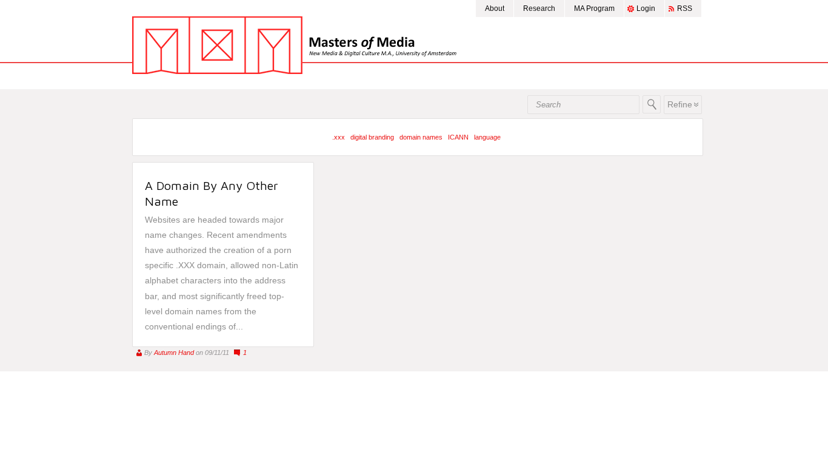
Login (645, 8)
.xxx (338, 137)
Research (539, 8)
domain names (420, 137)
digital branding (372, 137)
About (494, 8)
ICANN (458, 137)
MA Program (594, 8)
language (487, 137)
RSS (684, 8)
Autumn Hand (174, 352)
